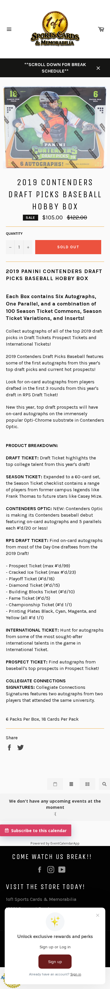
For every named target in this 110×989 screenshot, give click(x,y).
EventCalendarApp (64, 843)
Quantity (14, 233)
